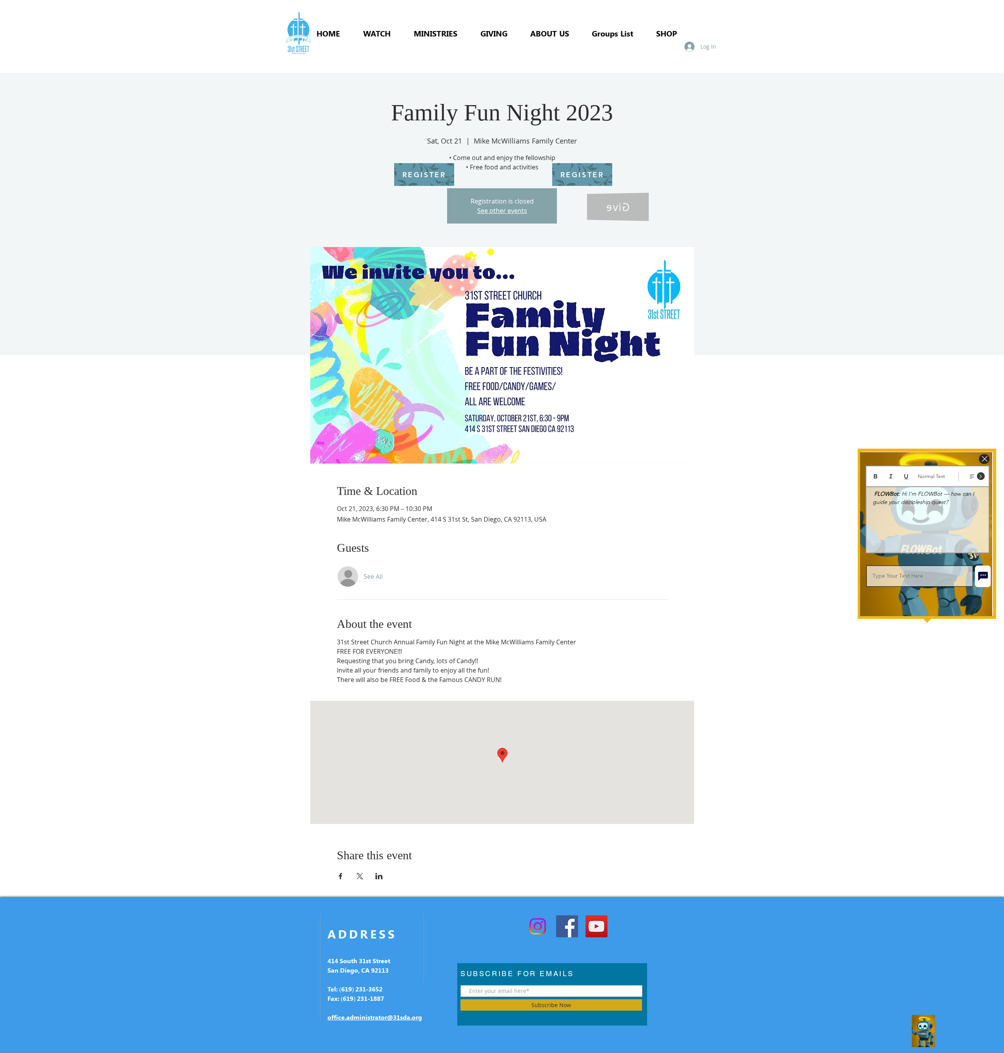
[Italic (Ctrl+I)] (891, 476)
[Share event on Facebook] (340, 876)
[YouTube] (596, 926)
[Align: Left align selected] (972, 476)
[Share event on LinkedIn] (379, 876)
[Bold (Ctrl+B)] (875, 476)
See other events (502, 210)
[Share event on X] (360, 876)
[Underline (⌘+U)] (906, 476)
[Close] (984, 459)
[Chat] (983, 576)
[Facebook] (567, 926)
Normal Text (931, 476)
